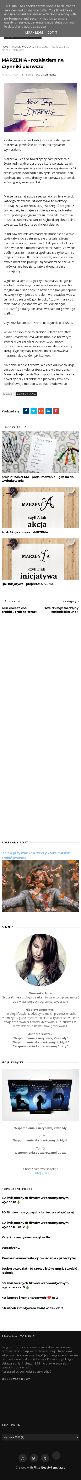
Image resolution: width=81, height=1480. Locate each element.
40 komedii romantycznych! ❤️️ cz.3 (30, 1298)
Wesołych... (11, 1248)
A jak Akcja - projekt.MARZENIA (25, 532)
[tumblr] (45, 1458)
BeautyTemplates (53, 1467)
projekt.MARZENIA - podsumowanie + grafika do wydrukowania (38, 479)
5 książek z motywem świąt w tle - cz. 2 (32, 1308)
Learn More (34, 32)
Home (5, 47)
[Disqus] (40, 673)
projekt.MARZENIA (23, 47)
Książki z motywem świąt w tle (26, 1237)
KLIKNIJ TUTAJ (40, 1173)
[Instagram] (22, 1458)
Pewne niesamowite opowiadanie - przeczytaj (39, 1258)
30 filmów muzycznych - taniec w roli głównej (38, 1212)
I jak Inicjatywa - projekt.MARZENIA (28, 584)
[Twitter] (34, 1458)
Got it (52, 32)
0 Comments (48, 74)
